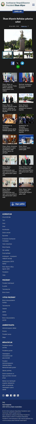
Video (3, 275)
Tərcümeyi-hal (6, 289)
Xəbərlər (4, 308)
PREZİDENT (6, 280)
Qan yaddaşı (5, 250)
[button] (33, 40)
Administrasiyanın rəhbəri (9, 328)
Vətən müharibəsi (7, 244)
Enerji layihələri (6, 253)
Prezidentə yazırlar (7, 350)
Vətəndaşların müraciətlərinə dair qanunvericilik (7, 356)
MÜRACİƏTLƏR (7, 342)
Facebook (11, 395)
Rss (18, 395)
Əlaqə (4, 337)
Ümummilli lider (6, 217)
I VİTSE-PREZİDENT (8, 297)
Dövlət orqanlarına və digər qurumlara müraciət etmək (9, 376)
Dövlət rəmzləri (6, 232)
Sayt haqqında (6, 405)
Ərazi (3, 223)
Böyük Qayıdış (6, 247)
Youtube (7, 395)
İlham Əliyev (20, 5)
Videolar (4, 315)
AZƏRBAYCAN (7, 214)
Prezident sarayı (6, 334)
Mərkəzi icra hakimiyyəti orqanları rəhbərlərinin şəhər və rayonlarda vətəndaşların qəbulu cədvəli (8, 385)
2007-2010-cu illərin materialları (12, 407)
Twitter (14, 395)
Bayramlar (5, 235)
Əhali (3, 226)
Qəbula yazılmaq (6, 370)
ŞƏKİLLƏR (17, 11)
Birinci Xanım (6, 292)
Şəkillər (4, 312)
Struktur (4, 331)
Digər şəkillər (20, 204)
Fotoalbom (5, 272)
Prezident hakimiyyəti (8, 283)
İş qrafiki (4, 286)
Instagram (3, 395)
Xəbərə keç (24, 26)
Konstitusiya (5, 229)
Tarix (3, 220)
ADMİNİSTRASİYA (8, 325)
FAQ (3, 402)
